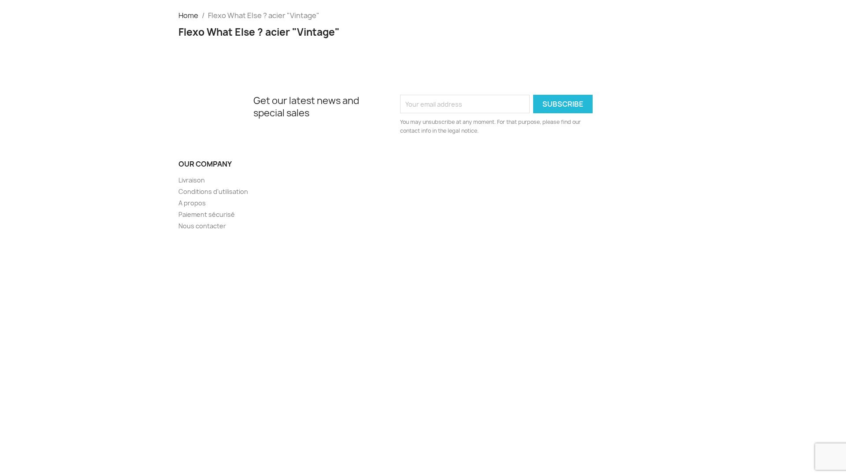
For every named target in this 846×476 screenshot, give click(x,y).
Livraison (191, 180)
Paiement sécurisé (206, 214)
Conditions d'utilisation (213, 191)
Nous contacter (202, 226)
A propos (192, 203)
